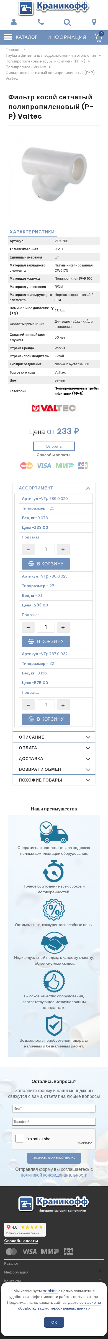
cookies (50, 1291)
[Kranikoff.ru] (54, 8)
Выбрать (54, 446)
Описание (31, 737)
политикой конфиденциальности (54, 1175)
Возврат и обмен (40, 769)
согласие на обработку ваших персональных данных (59, 1305)
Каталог (11, 1263)
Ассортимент (36, 488)
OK (54, 1322)
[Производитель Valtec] (54, 408)
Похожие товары (40, 780)
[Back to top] (102, 1329)
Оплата (28, 748)
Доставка (31, 758)
